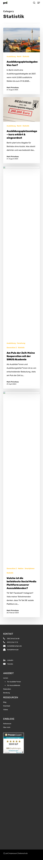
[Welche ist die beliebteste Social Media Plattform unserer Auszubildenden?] (21, 504)
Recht (19, 57)
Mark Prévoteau (13, 88)
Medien (21, 568)
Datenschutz (23, 853)
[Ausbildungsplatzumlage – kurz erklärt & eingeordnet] (21, 130)
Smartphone (29, 568)
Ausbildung (11, 57)
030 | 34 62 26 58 (13, 638)
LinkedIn (10, 660)
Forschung (21, 343)
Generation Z (12, 348)
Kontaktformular (13, 650)
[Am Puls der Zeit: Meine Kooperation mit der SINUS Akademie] (21, 277)
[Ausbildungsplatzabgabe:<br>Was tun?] (21, 61)
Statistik (26, 57)
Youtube (10, 664)
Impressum (13, 853)
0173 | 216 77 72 (12, 642)
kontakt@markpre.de (14, 646)
